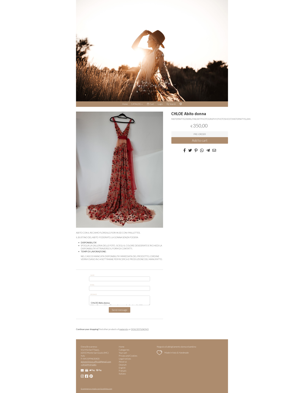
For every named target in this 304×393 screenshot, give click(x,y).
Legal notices (125, 358)
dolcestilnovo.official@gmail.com (96, 361)
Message (93, 294)
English (122, 367)
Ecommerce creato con (96, 389)
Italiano (122, 373)
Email (92, 285)
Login (160, 104)
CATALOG (136, 104)
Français (122, 370)
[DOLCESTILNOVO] (152, 50)
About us (123, 361)
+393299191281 (88, 364)
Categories (124, 349)
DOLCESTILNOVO (140, 329)
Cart (151, 104)
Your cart (123, 352)
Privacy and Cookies (128, 355)
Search (172, 104)
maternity (123, 329)
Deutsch (122, 364)
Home (125, 104)
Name (92, 275)
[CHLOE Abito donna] (119, 170)
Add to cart (199, 140)
